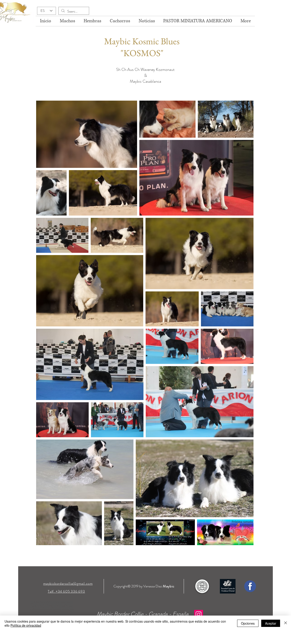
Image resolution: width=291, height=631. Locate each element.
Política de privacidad (25, 625)
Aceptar (270, 623)
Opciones (248, 623)
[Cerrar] (285, 623)
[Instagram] (198, 614)
